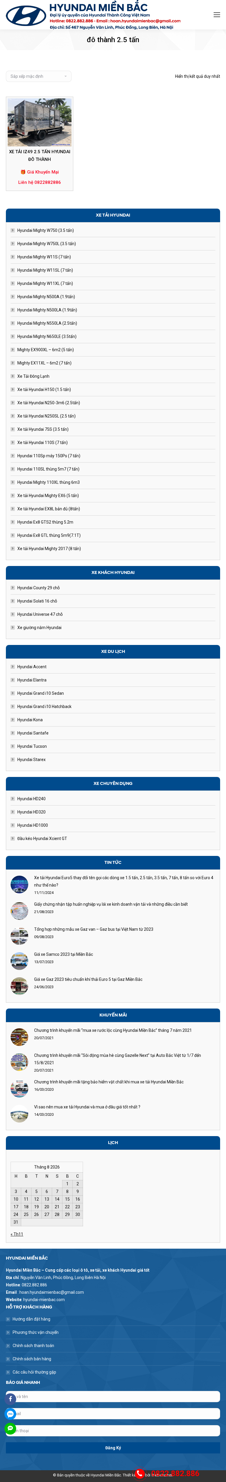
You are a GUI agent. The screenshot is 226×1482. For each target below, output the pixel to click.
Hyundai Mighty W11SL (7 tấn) (45, 270)
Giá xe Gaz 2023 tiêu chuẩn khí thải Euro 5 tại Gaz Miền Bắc (88, 979)
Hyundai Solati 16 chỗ (37, 601)
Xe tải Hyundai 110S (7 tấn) (42, 442)
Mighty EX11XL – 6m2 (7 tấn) (44, 363)
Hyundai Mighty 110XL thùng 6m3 (48, 482)
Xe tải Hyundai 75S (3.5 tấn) (43, 429)
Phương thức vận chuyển (36, 1332)
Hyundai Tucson (32, 746)
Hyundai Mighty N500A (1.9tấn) (46, 296)
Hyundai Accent (31, 666)
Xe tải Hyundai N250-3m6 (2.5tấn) (48, 402)
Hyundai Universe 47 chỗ (40, 614)
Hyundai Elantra (31, 680)
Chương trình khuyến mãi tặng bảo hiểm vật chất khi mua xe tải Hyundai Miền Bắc (109, 1082)
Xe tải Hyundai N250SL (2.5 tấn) (46, 416)
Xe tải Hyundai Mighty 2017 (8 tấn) (49, 548)
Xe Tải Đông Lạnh (33, 376)
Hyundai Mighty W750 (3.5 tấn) (45, 230)
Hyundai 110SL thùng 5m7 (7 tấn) (48, 469)
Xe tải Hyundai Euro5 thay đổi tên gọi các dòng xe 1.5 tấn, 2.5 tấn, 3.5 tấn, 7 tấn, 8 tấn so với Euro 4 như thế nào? (123, 881)
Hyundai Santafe (33, 733)
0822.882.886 (175, 1473)
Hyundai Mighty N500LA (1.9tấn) (47, 310)
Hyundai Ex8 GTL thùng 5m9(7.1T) (49, 535)
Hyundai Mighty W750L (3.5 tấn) (46, 243)
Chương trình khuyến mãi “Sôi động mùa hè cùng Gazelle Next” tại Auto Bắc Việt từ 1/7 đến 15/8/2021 (117, 1059)
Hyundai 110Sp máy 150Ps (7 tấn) (48, 455)
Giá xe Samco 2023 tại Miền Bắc (63, 954)
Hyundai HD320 (31, 812)
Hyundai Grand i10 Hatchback (44, 706)
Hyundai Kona (30, 719)
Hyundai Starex (31, 759)
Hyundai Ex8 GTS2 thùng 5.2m (45, 522)
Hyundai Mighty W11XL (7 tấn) (45, 283)
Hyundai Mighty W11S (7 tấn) (44, 257)
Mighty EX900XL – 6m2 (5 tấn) (45, 349)
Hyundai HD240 (31, 798)
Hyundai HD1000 (32, 825)
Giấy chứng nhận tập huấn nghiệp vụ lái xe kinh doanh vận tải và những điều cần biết (111, 904)
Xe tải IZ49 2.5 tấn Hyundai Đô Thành (39, 155)
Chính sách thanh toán (33, 1345)
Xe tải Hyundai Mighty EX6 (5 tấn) (48, 495)
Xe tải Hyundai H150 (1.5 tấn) (44, 389)
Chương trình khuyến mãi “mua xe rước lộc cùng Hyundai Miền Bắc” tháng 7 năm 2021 (113, 1030)
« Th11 (17, 1234)
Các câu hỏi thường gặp (34, 1372)
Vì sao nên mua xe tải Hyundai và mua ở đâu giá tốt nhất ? (87, 1107)
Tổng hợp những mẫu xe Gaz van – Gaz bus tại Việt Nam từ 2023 (93, 929)
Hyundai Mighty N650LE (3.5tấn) (47, 336)
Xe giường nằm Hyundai (39, 627)
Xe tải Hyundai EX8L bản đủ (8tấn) (48, 508)
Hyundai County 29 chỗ (38, 587)
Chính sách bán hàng (32, 1358)
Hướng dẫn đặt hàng (31, 1319)
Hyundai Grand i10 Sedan (40, 693)
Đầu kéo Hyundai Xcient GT (42, 838)
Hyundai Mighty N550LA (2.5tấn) (47, 323)
